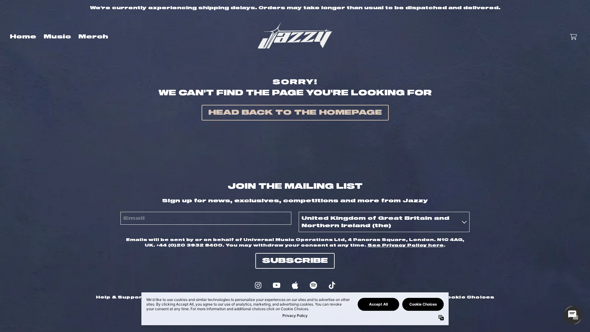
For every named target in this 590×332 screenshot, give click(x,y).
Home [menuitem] (23, 37)
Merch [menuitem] (93, 37)
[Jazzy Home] (295, 37)
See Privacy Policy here (406, 245)
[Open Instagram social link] (258, 285)
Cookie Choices (468, 297)
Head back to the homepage (295, 112)
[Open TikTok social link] (332, 285)
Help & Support (120, 297)
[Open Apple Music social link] (295, 285)
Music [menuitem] (57, 37)
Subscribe (295, 260)
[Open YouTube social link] (276, 285)
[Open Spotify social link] (313, 285)
